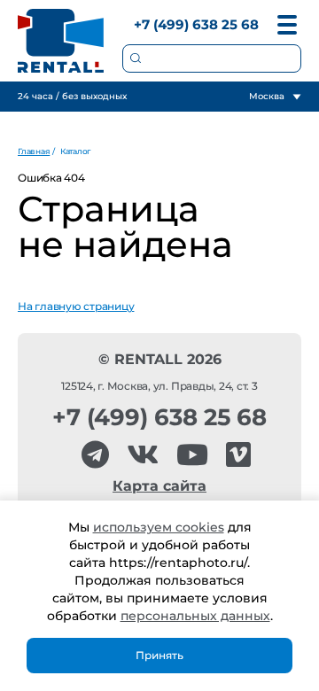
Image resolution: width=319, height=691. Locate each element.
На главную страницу (76, 306)
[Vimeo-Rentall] (238, 455)
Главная (34, 151)
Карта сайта (159, 485)
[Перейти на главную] (61, 41)
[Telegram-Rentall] (95, 455)
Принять (159, 655)
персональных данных (195, 616)
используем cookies (158, 527)
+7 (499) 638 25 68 (196, 24)
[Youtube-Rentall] (192, 455)
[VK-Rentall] (143, 455)
